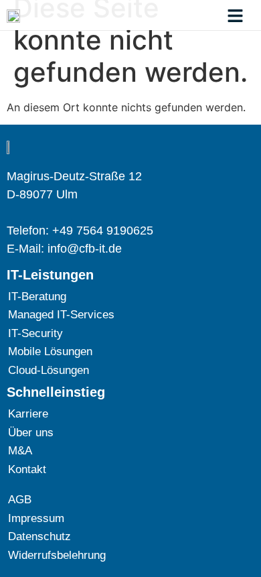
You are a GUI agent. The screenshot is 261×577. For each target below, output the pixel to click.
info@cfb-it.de (85, 248)
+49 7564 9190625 (102, 230)
